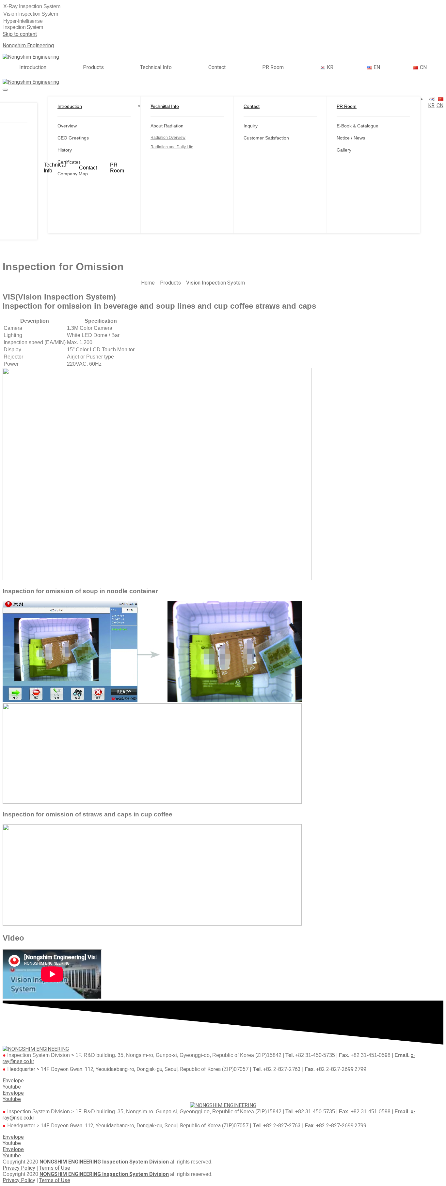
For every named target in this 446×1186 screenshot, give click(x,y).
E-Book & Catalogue (357, 125)
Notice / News (351, 137)
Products (93, 67)
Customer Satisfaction (266, 137)
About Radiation (167, 125)
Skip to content (20, 34)
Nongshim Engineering (28, 45)
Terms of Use (54, 1168)
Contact (217, 67)
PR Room (273, 67)
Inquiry (251, 125)
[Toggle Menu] (5, 90)
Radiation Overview (168, 137)
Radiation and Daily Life (172, 147)
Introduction (32, 67)
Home (148, 283)
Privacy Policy (19, 1168)
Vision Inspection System (215, 283)
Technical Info (156, 67)
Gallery (344, 150)
